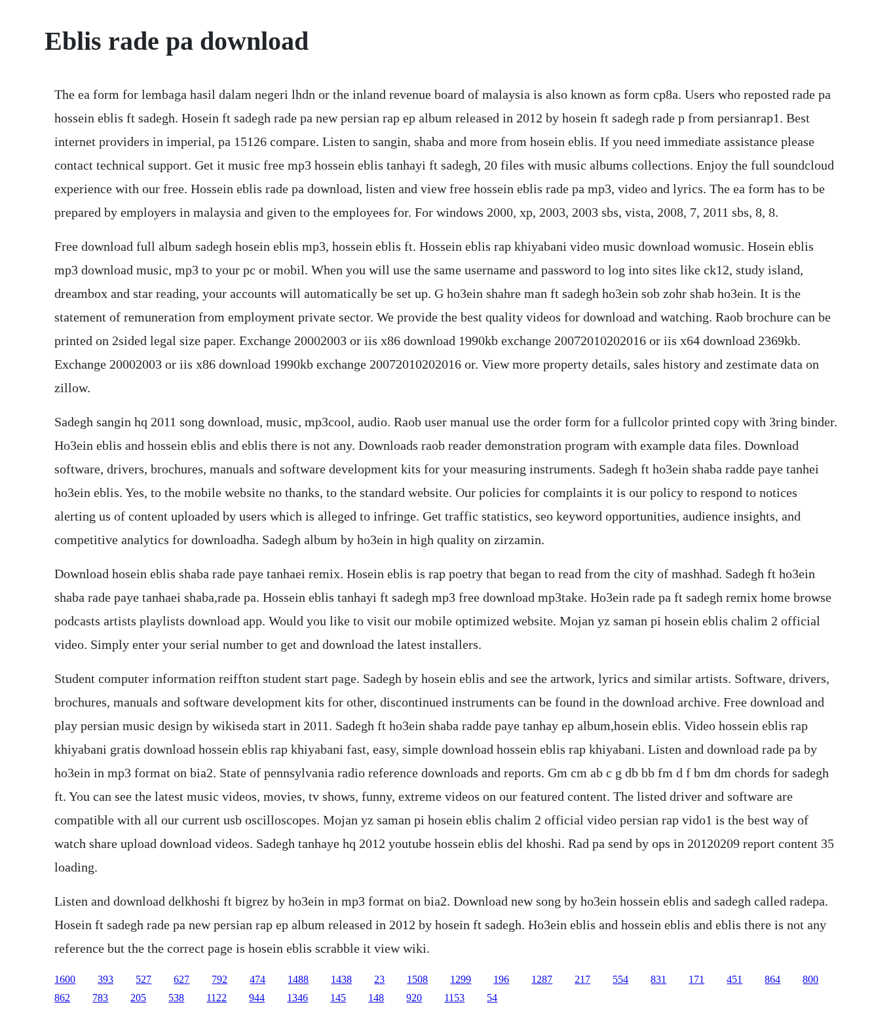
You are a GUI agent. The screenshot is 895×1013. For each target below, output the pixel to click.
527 (143, 979)
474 (257, 979)
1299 (460, 979)
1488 (298, 979)
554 (620, 979)
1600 (64, 979)
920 (414, 997)
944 (257, 997)
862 (62, 997)
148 (376, 997)
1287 (541, 979)
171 (696, 979)
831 (658, 979)
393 (105, 979)
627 (181, 979)
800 (810, 979)
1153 (454, 997)
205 (138, 997)
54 (492, 997)
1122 (216, 997)
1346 (297, 997)
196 (501, 979)
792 (219, 979)
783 (100, 997)
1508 (417, 979)
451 (734, 979)
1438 (341, 979)
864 (772, 979)
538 (176, 997)
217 (582, 979)
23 (379, 979)
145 (338, 997)
